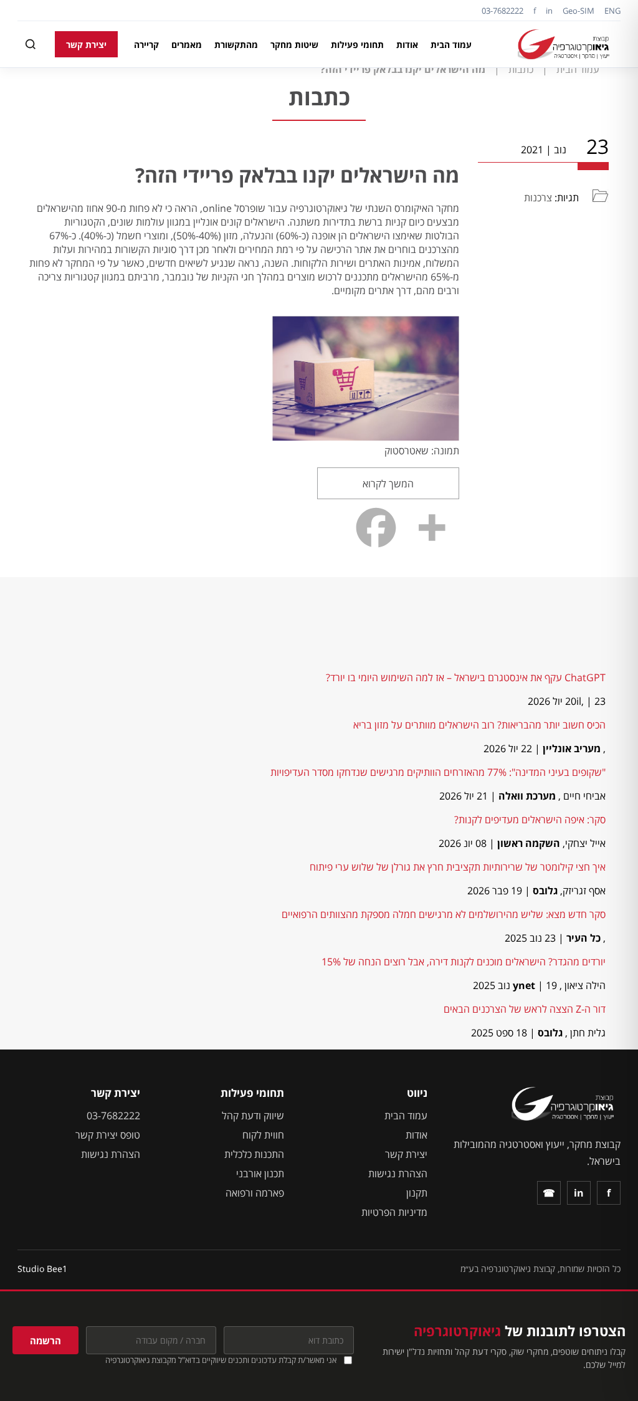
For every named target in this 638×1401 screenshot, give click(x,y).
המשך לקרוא (388, 483)
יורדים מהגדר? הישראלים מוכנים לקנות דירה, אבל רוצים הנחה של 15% (463, 961)
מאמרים (186, 44)
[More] (431, 527)
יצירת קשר (86, 44)
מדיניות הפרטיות (394, 1212)
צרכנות (538, 197)
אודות (407, 44)
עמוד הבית (451, 44)
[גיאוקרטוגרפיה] (565, 44)
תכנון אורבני (260, 1173)
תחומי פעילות (357, 44)
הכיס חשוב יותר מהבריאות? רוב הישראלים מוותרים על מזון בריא (479, 725)
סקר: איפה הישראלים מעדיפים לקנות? (530, 819)
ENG (612, 10)
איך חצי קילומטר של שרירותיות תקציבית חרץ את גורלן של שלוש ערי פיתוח (458, 867)
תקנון (416, 1193)
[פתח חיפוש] (30, 44)
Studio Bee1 (42, 1268)
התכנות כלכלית (254, 1154)
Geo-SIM (578, 10)
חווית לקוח (263, 1135)
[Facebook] (376, 527)
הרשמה (45, 1340)
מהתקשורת (236, 44)
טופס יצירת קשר (107, 1135)
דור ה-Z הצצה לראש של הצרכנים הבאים (525, 1009)
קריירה (146, 44)
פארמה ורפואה (255, 1193)
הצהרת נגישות (397, 1173)
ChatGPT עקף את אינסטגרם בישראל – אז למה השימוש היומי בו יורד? (466, 677)
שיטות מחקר (294, 44)
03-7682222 (502, 10)
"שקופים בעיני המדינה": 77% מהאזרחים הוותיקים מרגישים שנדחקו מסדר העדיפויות (438, 772)
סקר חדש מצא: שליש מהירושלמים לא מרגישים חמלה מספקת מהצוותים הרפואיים (444, 914)
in (549, 10)
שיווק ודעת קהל (253, 1115)
